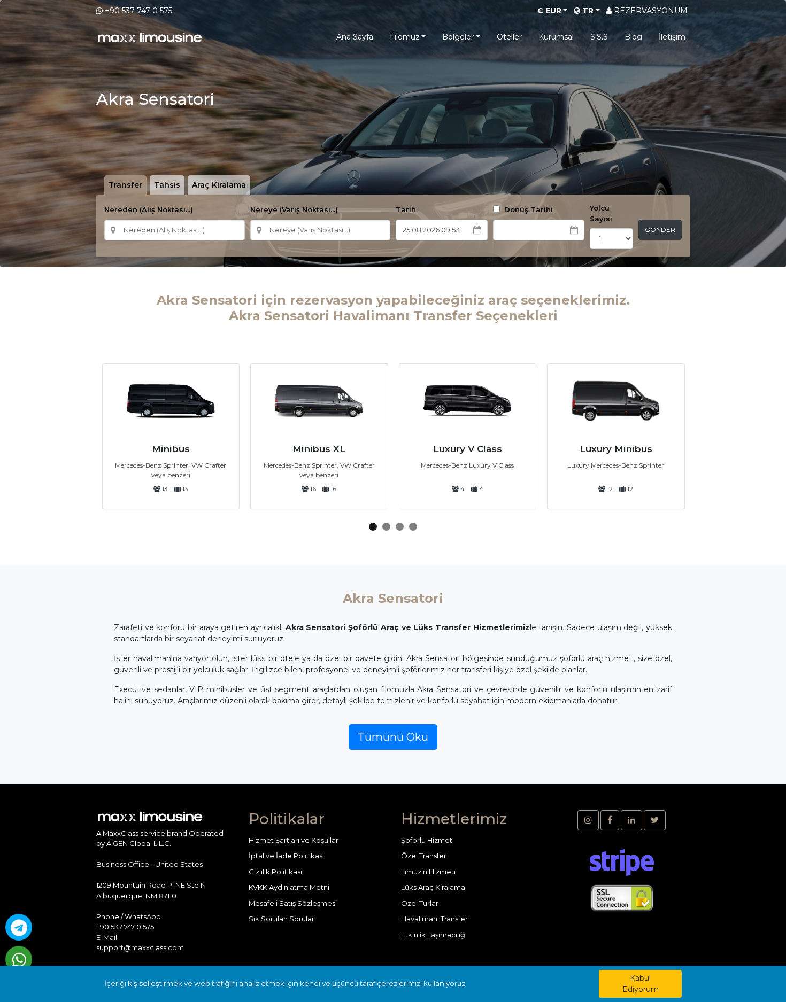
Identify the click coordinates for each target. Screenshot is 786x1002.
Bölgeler (458, 37)
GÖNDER (660, 230)
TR (587, 10)
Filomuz (405, 37)
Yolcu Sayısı (601, 213)
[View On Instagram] (588, 820)
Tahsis (167, 185)
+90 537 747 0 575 (138, 10)
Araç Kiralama (219, 185)
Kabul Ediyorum (640, 983)
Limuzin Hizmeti (428, 871)
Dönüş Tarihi (527, 209)
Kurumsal (556, 37)
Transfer (125, 185)
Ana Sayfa (354, 37)
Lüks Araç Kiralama (433, 887)
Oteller (509, 37)
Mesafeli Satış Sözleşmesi (293, 903)
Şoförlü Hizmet (426, 840)
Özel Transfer (423, 855)
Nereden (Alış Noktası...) (148, 209)
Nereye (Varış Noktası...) (294, 209)
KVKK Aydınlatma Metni (289, 887)
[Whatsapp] (18, 959)
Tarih (406, 209)
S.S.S (599, 37)
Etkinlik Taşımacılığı (434, 934)
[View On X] (655, 820)
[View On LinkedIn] (631, 820)
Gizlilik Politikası (275, 871)
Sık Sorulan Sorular (281, 918)
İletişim (672, 37)
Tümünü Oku (393, 737)
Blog (633, 37)
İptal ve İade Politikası (286, 855)
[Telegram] (18, 927)
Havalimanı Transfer (434, 918)
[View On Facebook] (609, 820)
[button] (373, 527)
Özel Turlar (419, 903)
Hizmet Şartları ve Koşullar (293, 840)
